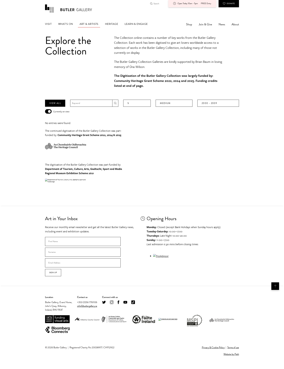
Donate (231, 3)
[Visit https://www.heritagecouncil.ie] (221, 319)
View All (55, 103)
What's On (65, 24)
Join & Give (205, 24)
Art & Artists (89, 24)
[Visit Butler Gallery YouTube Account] (125, 302)
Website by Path (231, 354)
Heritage (111, 24)
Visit (48, 24)
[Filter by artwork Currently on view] (48, 111)
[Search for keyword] (115, 103)
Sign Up (53, 272)
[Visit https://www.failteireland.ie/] (143, 319)
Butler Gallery (72, 8)
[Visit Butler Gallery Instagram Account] (111, 302)
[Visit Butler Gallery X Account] (104, 302)
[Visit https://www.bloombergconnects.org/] (57, 330)
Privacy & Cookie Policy (213, 347)
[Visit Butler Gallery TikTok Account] (133, 302)
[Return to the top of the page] (275, 286)
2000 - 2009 (209, 103)
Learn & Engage (136, 24)
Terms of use (233, 347)
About (235, 24)
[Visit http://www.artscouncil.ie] (57, 319)
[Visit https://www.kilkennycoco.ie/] (87, 319)
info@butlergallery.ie (87, 306)
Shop (189, 24)
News (222, 24)
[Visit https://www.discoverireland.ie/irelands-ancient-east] (167, 319)
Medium (165, 103)
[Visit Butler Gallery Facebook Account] (118, 302)
